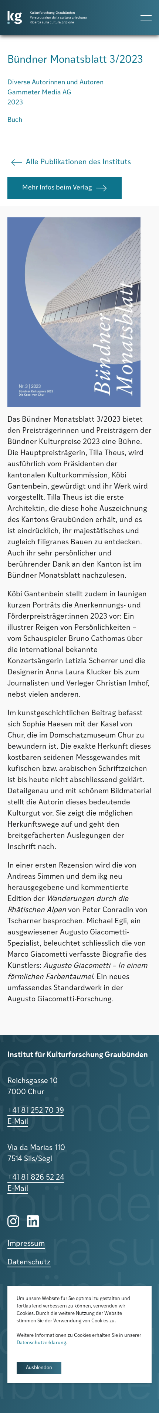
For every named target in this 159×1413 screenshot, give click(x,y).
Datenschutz (29, 1262)
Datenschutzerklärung (41, 1343)
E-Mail (17, 1122)
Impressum (26, 1244)
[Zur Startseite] (47, 17)
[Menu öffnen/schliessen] (146, 17)
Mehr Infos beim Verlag (57, 188)
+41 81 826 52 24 (35, 1178)
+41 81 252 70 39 (35, 1111)
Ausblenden (39, 1367)
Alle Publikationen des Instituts (78, 162)
